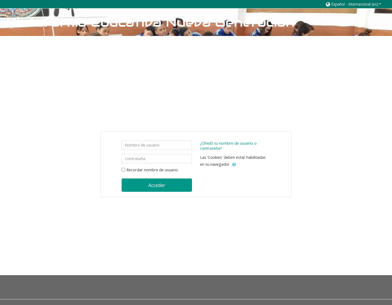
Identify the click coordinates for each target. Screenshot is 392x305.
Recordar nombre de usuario (152, 169)
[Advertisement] (196, 73)
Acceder (156, 185)
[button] (353, 4)
